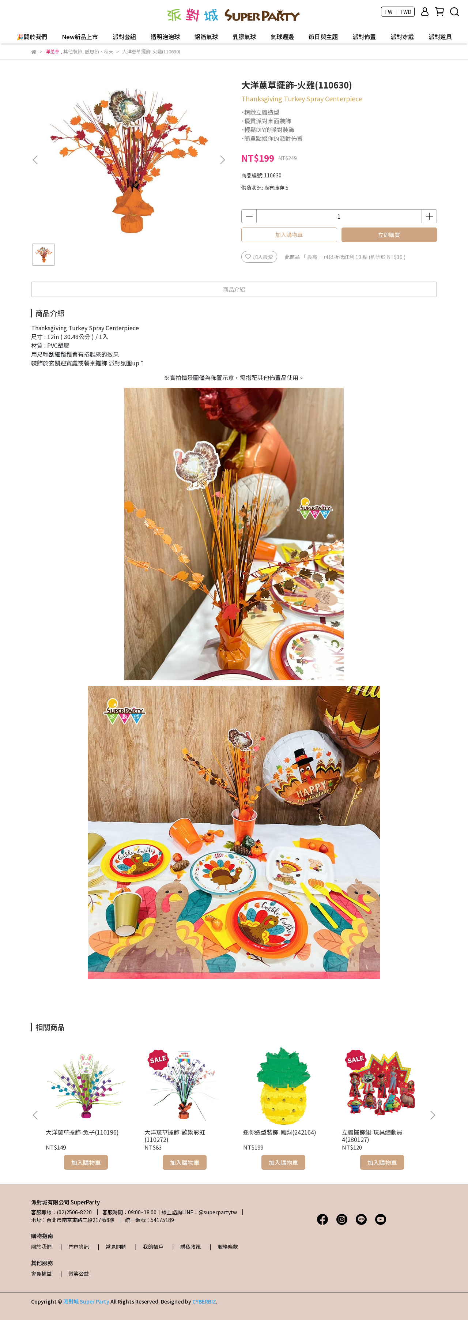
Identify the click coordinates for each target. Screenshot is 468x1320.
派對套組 (124, 37)
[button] (222, 159)
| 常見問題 (112, 1246)
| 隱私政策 (186, 1246)
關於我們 (41, 1246)
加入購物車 (289, 234)
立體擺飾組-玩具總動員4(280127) (372, 1135)
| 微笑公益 (74, 1273)
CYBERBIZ (204, 1301)
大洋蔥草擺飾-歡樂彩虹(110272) (174, 1135)
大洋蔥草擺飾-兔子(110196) (82, 1132)
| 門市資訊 (74, 1246)
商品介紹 (234, 289)
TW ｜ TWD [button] (397, 11)
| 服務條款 (224, 1246)
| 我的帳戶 (149, 1246)
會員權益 (41, 1273)
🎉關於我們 (31, 37)
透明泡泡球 (165, 37)
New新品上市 (80, 37)
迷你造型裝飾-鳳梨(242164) (279, 1132)
